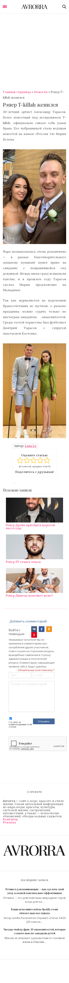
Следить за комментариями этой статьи (20, 724)
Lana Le (30, 446)
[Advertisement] (34, 50)
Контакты (10, 819)
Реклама (9, 822)
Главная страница (17, 92)
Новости (41, 92)
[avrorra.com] (34, 7)
